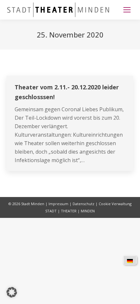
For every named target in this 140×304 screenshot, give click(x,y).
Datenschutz (83, 203)
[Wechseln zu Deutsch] (130, 260)
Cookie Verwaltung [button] (115, 203)
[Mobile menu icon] (126, 9)
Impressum (58, 203)
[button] (11, 292)
